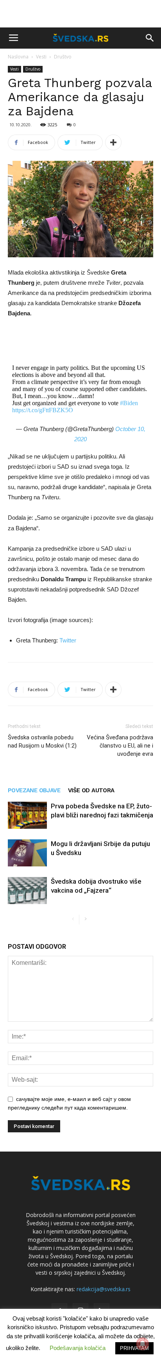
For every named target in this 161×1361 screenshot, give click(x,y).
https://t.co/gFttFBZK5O (42, 410)
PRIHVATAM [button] (134, 1348)
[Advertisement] (80, 14)
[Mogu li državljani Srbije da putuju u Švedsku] (27, 852)
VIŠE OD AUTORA (91, 790)
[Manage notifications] (142, 1343)
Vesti (41, 56)
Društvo (63, 56)
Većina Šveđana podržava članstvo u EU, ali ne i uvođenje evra (120, 745)
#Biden (129, 403)
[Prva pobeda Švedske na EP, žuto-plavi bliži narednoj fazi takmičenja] (27, 815)
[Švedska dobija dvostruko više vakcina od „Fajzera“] (27, 890)
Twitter (67, 640)
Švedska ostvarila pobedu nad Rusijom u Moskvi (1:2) (42, 741)
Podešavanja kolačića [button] (78, 1348)
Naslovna (18, 56)
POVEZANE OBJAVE (34, 790)
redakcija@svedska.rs (104, 1289)
